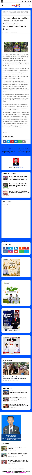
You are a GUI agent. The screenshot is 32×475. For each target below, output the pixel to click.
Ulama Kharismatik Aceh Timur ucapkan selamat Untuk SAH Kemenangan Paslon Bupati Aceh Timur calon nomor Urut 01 (18, 454)
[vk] (5, 251)
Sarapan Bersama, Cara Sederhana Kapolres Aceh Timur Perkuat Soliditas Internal (19, 193)
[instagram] (28, 1)
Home (4, 11)
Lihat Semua (4, 241)
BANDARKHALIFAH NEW (11, 11)
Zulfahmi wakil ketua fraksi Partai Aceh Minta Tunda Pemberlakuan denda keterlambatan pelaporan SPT (18, 178)
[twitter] (25, 1)
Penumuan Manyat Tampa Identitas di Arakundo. (17, 447)
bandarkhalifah (23, 472)
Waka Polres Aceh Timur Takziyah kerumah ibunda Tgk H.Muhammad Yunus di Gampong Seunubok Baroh (18, 398)
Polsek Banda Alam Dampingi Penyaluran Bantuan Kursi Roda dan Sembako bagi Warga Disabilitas (14, 378)
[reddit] (21, 248)
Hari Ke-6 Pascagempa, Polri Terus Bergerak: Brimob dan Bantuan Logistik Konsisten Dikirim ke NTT (19, 405)
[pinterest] (30, 1)
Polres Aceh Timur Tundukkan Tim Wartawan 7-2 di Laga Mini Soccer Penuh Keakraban (18, 185)
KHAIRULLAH (6, 32)
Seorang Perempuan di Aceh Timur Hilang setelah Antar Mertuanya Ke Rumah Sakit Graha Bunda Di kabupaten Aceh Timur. (18, 461)
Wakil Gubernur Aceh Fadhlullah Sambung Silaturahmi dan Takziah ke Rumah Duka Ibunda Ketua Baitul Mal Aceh (18, 391)
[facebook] (23, 1)
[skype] (26, 251)
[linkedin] (16, 248)
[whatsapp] (21, 251)
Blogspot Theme (9, 472)
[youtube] (16, 251)
